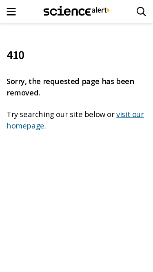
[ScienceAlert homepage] (76, 11)
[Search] (141, 12)
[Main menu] (14, 12)
